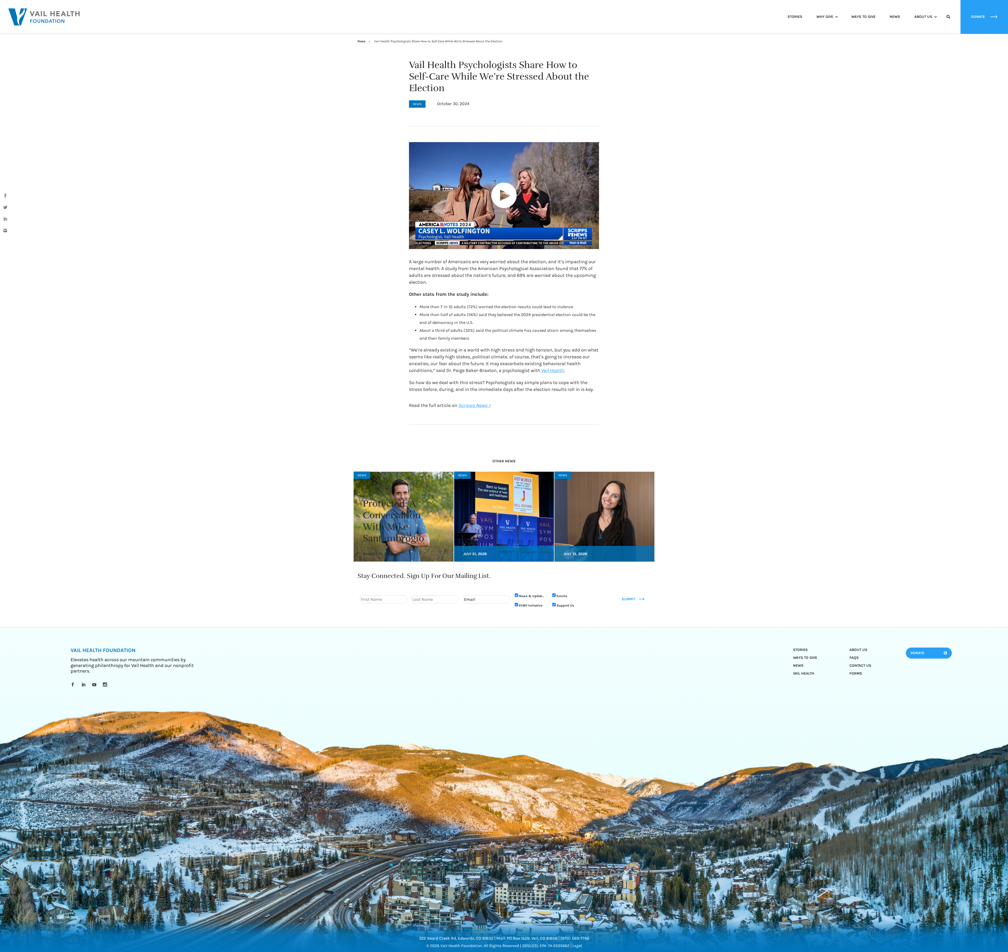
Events (561, 596)
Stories (795, 16)
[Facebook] (73, 684)
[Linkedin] (84, 684)
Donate (917, 653)
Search (948, 21)
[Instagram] (106, 684)
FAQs (854, 657)
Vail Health (552, 370)
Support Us (565, 605)
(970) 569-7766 (574, 938)
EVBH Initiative (531, 605)
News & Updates (532, 596)
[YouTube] (95, 684)
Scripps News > (474, 405)
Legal (577, 945)
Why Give (824, 16)
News (895, 16)
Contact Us (860, 665)
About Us (923, 16)
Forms (855, 673)
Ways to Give (863, 16)
